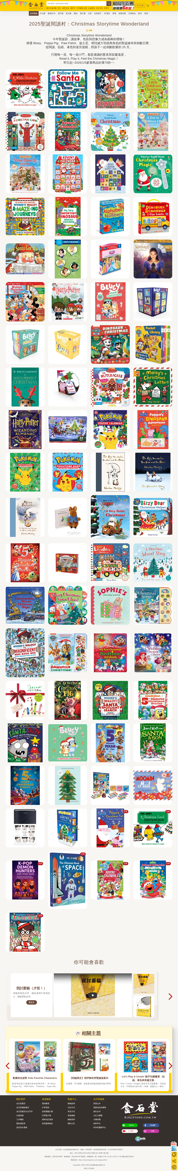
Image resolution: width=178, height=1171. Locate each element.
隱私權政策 (20, 1123)
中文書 (42, 13)
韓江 (59, 8)
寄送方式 (71, 1111)
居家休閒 (122, 13)
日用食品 (132, 13)
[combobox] (76, 3)
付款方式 (71, 1107)
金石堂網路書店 (22, 1107)
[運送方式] (174, 1167)
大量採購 (97, 1119)
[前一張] (7, 996)
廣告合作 (97, 1111)
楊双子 (72, 8)
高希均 (106, 8)
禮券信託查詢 (47, 1119)
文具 (90, 13)
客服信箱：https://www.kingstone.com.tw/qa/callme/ (89, 1160)
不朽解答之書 (82, 8)
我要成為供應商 (99, 1107)
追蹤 (90, 30)
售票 (146, 13)
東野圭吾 (65, 8)
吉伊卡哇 (99, 8)
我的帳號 (45, 1103)
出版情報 (20, 1115)
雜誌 (75, 13)
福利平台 (97, 1123)
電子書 (82, 13)
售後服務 (71, 1115)
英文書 (68, 13)
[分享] (174, 1161)
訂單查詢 (45, 1107)
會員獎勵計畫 (47, 1111)
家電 (114, 13)
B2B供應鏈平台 (99, 1127)
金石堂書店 (20, 1103)
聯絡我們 (71, 1119)
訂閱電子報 (46, 1115)
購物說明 (71, 1103)
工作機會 (20, 1119)
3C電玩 (107, 13)
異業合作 (97, 1103)
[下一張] (170, 996)
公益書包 (91, 8)
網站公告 (71, 1123)
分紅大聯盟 (97, 1115)
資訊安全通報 (21, 1127)
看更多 (32, 1002)
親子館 (60, 13)
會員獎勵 (33, 13)
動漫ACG (51, 13)
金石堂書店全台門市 (24, 1111)
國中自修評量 (51, 8)
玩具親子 (97, 13)
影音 (140, 13)
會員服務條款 (47, 1123)
